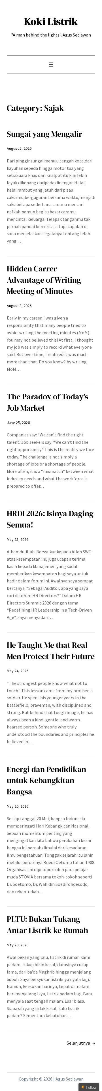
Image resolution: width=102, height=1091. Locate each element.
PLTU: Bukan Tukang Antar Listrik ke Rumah (47, 925)
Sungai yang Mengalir (44, 134)
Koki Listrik (51, 21)
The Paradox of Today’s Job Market (47, 402)
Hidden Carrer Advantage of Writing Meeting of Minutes (44, 280)
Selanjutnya (81, 1043)
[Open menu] (51, 64)
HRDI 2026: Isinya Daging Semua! (50, 519)
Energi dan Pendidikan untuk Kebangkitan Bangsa (46, 780)
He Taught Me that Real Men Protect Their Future (51, 651)
